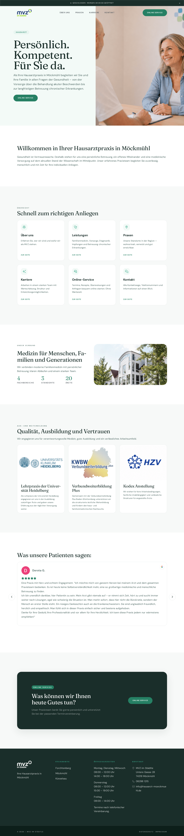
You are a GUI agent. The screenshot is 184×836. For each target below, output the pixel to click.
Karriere (94, 12)
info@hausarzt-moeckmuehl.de (151, 788)
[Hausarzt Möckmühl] (24, 12)
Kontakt (109, 12)
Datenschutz (146, 832)
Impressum (161, 832)
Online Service (155, 13)
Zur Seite (25, 255)
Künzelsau (61, 778)
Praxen (79, 12)
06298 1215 (142, 781)
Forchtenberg (63, 768)
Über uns (65, 12)
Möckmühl (61, 773)
